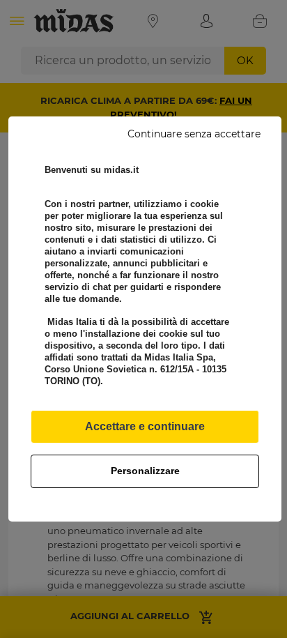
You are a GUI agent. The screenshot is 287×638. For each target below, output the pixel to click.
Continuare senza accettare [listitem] (194, 134)
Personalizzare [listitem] (145, 470)
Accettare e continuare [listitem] (145, 426)
